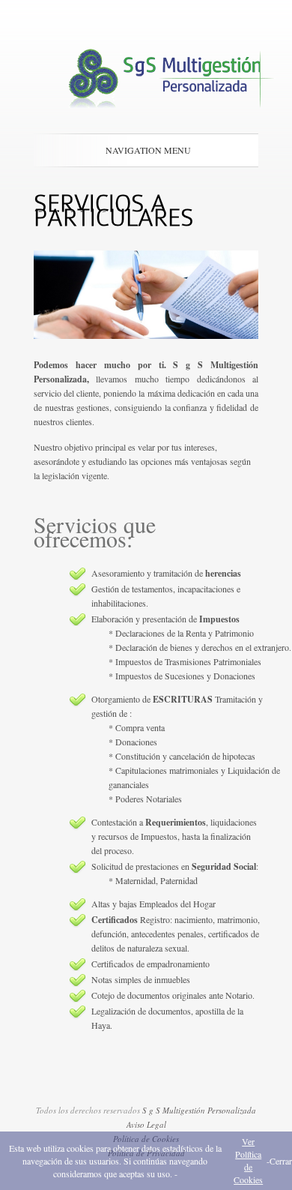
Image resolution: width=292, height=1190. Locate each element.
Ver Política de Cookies (248, 1160)
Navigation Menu (148, 150)
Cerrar (281, 1161)
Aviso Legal (146, 1124)
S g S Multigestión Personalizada (199, 1110)
